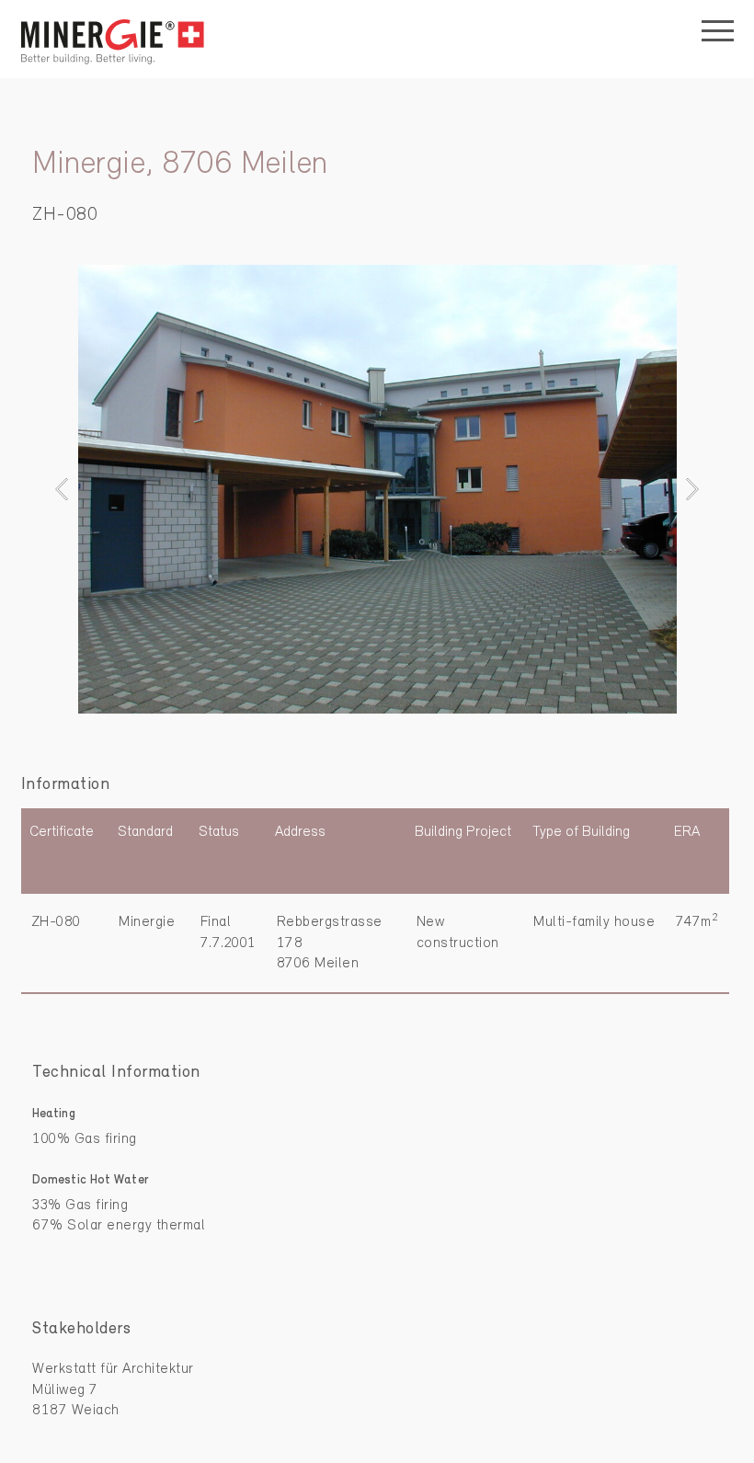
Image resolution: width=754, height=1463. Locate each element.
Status (219, 832)
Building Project (463, 832)
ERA (687, 832)
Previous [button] (66, 488)
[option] (377, 489)
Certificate (61, 832)
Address (300, 832)
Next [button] (687, 488)
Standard (145, 832)
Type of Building (581, 832)
